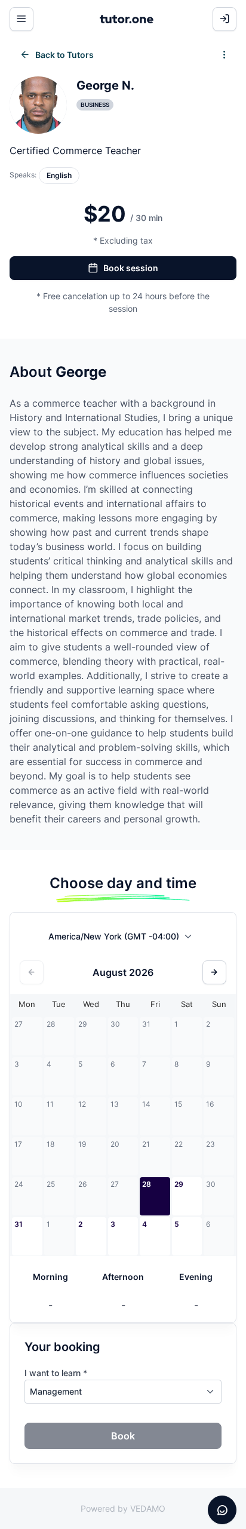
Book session (130, 268)
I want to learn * (55, 1373)
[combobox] (123, 939)
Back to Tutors (64, 55)
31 (18, 1224)
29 (178, 1184)
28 (146, 1184)
